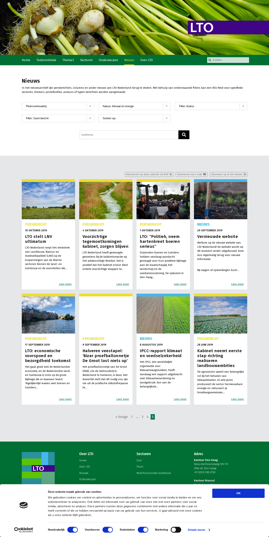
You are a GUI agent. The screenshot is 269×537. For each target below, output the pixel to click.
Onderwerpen (108, 60)
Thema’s (68, 60)
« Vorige (121, 417)
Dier (139, 460)
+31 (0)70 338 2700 (204, 472)
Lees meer (65, 284)
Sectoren (86, 60)
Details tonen (196, 529)
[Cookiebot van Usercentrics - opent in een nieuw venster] (24, 530)
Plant (140, 466)
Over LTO (146, 60)
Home (26, 60)
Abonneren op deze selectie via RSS (147, 174)
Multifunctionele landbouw (154, 473)
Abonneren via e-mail (189, 174)
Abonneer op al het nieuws (226, 174)
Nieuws (129, 60)
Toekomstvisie (46, 60)
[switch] (107, 530)
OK (238, 493)
